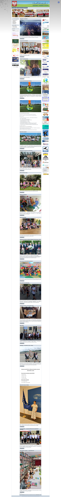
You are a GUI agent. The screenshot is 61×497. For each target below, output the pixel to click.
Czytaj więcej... (22, 38)
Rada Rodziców (14, 23)
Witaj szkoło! (22, 325)
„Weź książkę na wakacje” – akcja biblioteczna (27, 450)
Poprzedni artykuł (23, 494)
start (20, 494)
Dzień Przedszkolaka (23, 217)
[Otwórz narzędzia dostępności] (58, 2)
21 (28, 494)
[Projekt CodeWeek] (45, 145)
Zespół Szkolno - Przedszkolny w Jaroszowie (40, 5)
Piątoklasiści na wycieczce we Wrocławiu (26, 150)
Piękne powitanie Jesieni (23, 172)
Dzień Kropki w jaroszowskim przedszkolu (26, 261)
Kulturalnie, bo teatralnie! (24, 18)
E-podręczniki (14, 21)
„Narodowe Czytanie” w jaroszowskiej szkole (27, 305)
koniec (40, 494)
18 (25, 494)
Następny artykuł (37, 494)
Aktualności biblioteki (15, 26)
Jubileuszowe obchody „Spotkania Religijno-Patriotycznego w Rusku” (30, 239)
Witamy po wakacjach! (23, 194)
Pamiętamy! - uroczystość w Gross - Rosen (26, 345)
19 (26, 494)
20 (27, 494)
